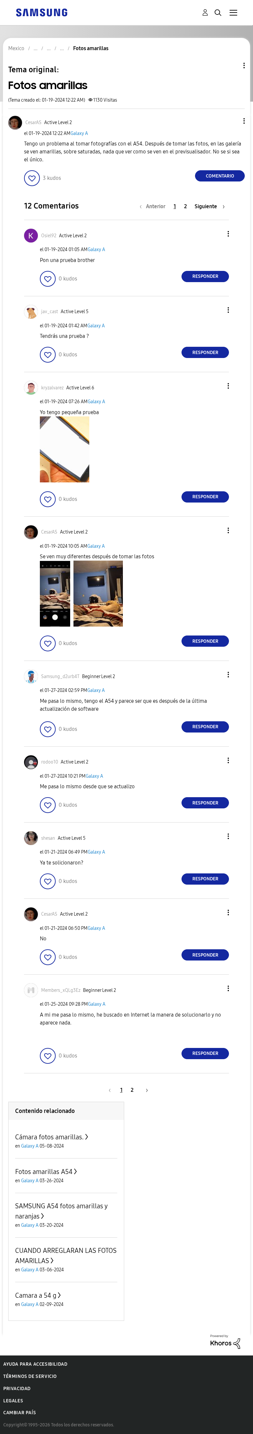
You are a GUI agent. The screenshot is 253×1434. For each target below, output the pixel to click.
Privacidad (17, 1388)
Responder (205, 276)
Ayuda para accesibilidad (35, 1364)
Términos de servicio (30, 1376)
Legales (13, 1401)
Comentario (220, 176)
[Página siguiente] (144, 1090)
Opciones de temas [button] (233, 65)
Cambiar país (19, 1413)
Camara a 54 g (35, 1295)
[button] (233, 121)
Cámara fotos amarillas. (49, 1137)
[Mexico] (41, 12)
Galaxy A (79, 133)
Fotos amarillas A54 (43, 1172)
